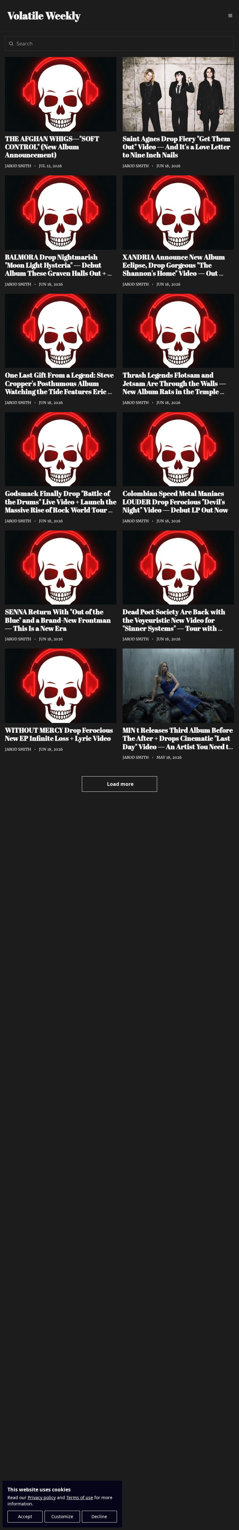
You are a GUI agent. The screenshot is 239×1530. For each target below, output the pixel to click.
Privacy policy (42, 1497)
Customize (62, 1516)
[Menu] (230, 15)
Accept (25, 1516)
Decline (99, 1516)
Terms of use (79, 1497)
